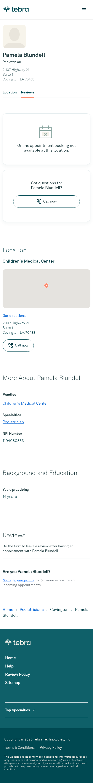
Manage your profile (18, 580)
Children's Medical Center (25, 403)
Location (10, 92)
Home (8, 609)
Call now (50, 201)
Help (9, 666)
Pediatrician (13, 422)
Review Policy (17, 674)
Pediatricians (32, 609)
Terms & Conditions (19, 747)
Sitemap (12, 682)
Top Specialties (18, 710)
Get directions (14, 316)
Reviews (27, 92)
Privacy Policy (51, 747)
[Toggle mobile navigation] (84, 10)
